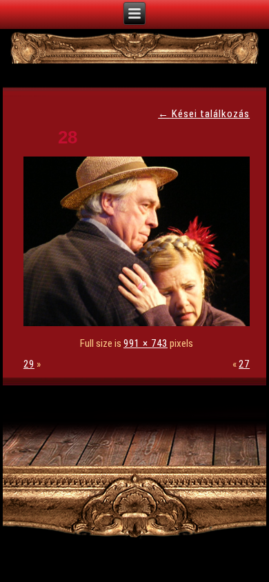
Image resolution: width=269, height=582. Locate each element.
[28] (140, 323)
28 (67, 137)
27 (244, 364)
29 (28, 364)
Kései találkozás (204, 114)
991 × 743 (145, 343)
